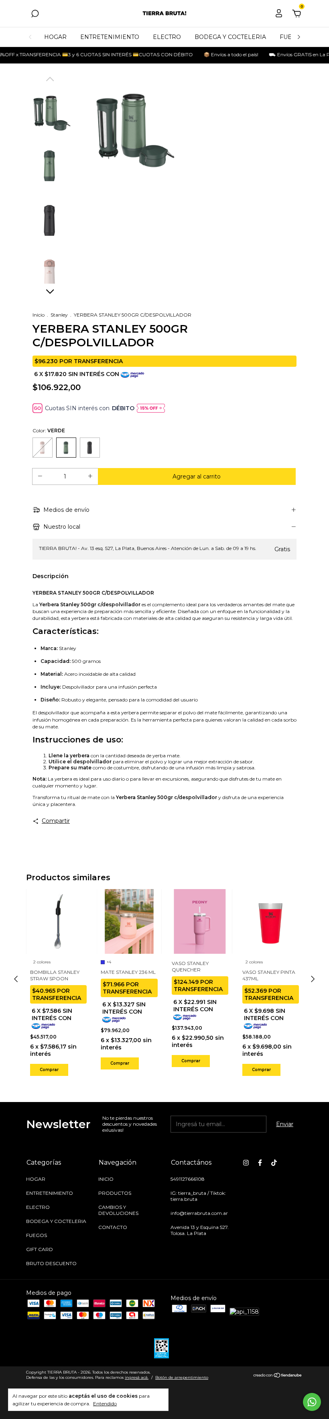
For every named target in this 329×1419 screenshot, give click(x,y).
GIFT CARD (39, 1249)
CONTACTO (112, 1227)
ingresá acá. (136, 1377)
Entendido (105, 1404)
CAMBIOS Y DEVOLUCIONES (118, 1210)
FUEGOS (36, 1235)
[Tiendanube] (278, 1376)
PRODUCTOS (114, 1193)
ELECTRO (167, 37)
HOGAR (55, 37)
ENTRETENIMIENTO (109, 37)
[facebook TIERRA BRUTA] (260, 1162)
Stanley (59, 315)
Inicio (38, 315)
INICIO (106, 1179)
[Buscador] (35, 14)
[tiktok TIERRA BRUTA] (274, 1162)
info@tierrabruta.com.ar (199, 1213)
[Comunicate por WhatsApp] (312, 1402)
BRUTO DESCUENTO (51, 1263)
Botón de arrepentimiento (181, 1377)
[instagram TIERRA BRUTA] (246, 1162)
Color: (48, 430)
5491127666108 (188, 1179)
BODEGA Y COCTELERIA (230, 37)
